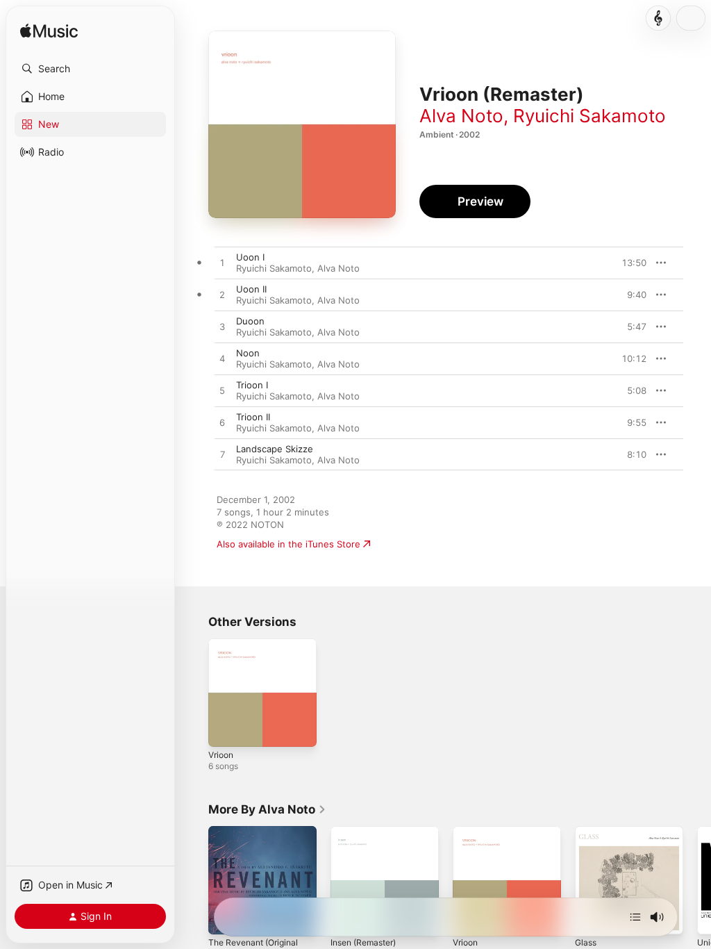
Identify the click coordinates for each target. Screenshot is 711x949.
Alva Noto (461, 115)
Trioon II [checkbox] (253, 416)
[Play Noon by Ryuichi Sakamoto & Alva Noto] (222, 359)
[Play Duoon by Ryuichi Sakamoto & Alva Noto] (222, 327)
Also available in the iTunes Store (288, 544)
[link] (267, 809)
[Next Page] (697, 880)
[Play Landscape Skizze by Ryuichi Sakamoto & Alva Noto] (222, 455)
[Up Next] (635, 917)
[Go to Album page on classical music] (658, 18)
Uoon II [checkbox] (251, 289)
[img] (49, 32)
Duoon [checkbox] (250, 321)
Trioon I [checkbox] (252, 384)
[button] (90, 69)
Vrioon (220, 755)
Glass (585, 942)
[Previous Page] (194, 880)
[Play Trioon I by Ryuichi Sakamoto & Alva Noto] (222, 391)
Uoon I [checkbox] (250, 257)
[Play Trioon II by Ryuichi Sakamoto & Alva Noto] (222, 423)
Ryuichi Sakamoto (589, 115)
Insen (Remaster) (363, 942)
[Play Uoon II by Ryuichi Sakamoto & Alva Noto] (222, 295)
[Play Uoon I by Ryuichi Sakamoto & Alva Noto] (222, 263)
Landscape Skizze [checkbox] (274, 448)
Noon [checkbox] (248, 352)
